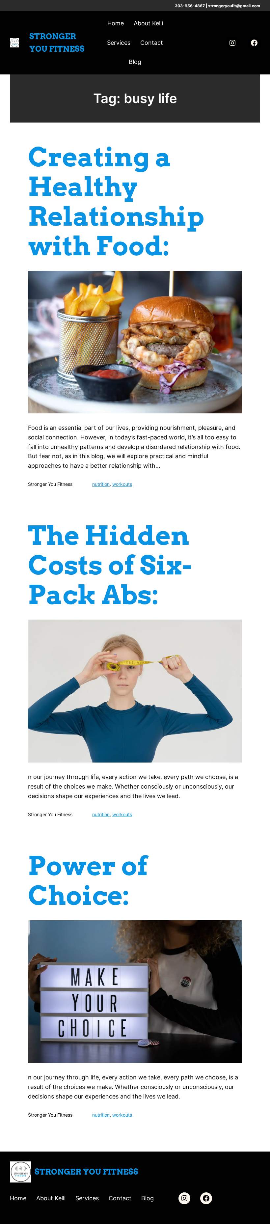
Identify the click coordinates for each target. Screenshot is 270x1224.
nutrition (101, 484)
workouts (122, 484)
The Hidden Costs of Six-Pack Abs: (110, 565)
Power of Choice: (88, 880)
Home (115, 23)
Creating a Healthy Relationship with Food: (116, 201)
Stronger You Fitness (86, 1172)
